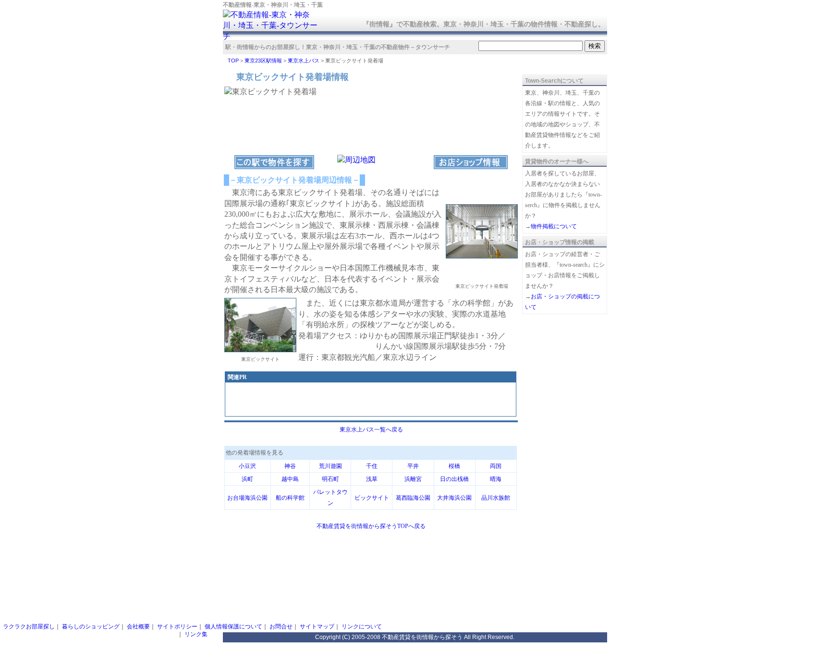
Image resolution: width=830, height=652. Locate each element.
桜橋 (454, 466)
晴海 (495, 479)
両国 (495, 466)
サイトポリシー (177, 626)
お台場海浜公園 (247, 497)
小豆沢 (247, 466)
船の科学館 (290, 497)
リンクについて (362, 626)
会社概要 (138, 626)
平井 (413, 466)
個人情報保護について (233, 626)
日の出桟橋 (454, 479)
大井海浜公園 (454, 497)
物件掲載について (554, 226)
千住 (372, 466)
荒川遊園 (330, 466)
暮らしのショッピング (91, 626)
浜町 (247, 479)
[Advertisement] (370, 400)
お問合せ (281, 626)
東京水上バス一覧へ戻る (371, 429)
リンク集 (196, 634)
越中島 (290, 479)
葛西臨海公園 (413, 497)
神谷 (290, 466)
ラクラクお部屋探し (29, 626)
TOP (233, 60)
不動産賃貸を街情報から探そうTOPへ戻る (371, 526)
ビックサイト (371, 497)
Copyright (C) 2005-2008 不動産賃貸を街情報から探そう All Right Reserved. (414, 637)
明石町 (330, 479)
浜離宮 (413, 479)
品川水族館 (495, 497)
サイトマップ (317, 626)
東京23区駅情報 (263, 60)
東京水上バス (303, 60)
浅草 (372, 479)
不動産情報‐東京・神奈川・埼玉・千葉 (273, 4)
